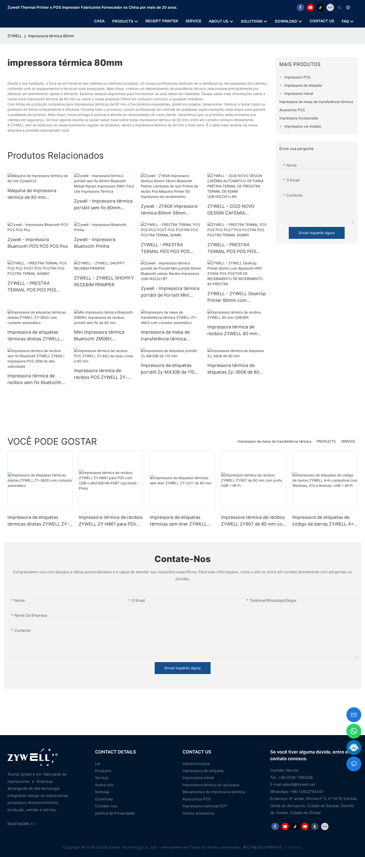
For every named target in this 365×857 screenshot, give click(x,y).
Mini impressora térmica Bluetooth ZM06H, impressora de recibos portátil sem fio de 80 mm (101, 335)
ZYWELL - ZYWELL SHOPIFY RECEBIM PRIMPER (104, 281)
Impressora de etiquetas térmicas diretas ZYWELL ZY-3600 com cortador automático (33, 335)
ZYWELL (14, 36)
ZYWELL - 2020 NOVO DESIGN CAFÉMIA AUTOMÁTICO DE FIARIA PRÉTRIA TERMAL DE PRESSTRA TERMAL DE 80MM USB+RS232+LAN (233, 210)
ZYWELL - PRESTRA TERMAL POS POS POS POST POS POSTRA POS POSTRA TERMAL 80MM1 (234, 248)
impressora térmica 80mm (51, 36)
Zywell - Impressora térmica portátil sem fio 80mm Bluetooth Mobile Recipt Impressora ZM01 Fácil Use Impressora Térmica (103, 204)
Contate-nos (106, 806)
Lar (98, 763)
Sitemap (294, 847)
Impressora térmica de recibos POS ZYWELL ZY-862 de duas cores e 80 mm (103, 374)
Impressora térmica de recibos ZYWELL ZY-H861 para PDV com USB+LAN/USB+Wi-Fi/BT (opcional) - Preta (111, 521)
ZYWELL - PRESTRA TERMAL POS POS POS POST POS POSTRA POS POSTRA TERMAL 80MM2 (34, 287)
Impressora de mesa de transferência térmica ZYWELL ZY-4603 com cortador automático (165, 335)
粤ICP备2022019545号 (263, 847)
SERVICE (348, 441)
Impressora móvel (198, 777)
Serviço (102, 777)
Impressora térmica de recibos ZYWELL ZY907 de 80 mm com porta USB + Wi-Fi (253, 521)
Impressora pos (196, 763)
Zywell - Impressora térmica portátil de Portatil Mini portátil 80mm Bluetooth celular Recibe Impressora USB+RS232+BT (170, 292)
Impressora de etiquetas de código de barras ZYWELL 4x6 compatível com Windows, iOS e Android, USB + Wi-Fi (324, 521)
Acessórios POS (196, 799)
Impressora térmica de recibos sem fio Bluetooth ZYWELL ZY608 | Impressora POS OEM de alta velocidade (37, 379)
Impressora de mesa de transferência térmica (274, 441)
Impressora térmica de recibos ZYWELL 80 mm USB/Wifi (232, 330)
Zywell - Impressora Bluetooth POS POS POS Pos (37, 243)
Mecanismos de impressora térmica (213, 791)
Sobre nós (104, 785)
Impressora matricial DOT (204, 806)
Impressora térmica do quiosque (210, 785)
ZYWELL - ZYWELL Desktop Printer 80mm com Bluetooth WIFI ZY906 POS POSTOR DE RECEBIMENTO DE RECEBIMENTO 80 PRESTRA (236, 297)
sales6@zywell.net (298, 784)
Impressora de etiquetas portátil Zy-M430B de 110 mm (167, 369)
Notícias (102, 791)
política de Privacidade (115, 813)
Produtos (103, 770)
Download (104, 799)
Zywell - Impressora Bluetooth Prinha (94, 243)
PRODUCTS (326, 441)
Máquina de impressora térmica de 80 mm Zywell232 (31, 194)
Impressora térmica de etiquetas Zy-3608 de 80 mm (233, 369)
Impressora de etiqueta (202, 770)
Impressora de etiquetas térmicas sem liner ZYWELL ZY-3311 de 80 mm (178, 521)
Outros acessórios (198, 813)
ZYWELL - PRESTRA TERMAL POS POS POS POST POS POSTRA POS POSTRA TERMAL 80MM (167, 248)
